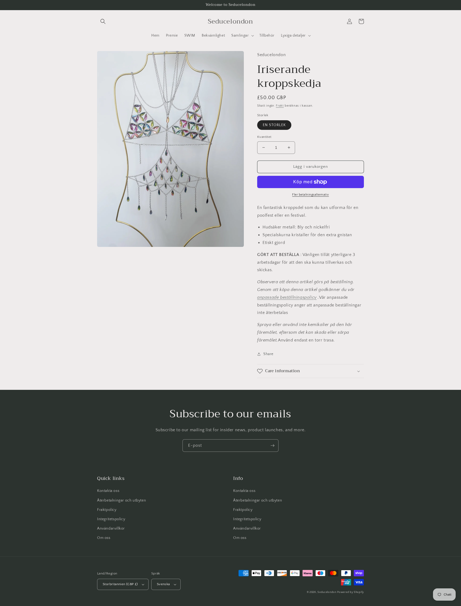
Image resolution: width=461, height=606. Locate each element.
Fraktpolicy (107, 510)
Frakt (280, 105)
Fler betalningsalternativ (310, 194)
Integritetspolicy (111, 519)
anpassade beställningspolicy (287, 297)
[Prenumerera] (272, 445)
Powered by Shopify (350, 592)
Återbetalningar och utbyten (121, 500)
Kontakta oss (108, 491)
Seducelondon (326, 592)
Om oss (103, 538)
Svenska (163, 584)
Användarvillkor (111, 528)
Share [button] (268, 354)
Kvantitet (264, 137)
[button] (103, 21)
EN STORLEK (274, 125)
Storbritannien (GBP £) (120, 584)
